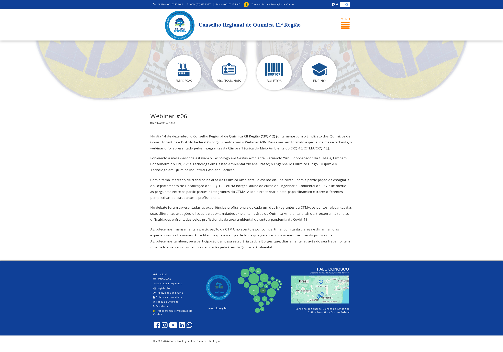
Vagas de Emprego (167, 301)
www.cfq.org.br (217, 308)
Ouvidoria (161, 306)
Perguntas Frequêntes (168, 283)
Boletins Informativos (168, 297)
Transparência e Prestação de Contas (172, 312)
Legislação (163, 288)
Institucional (164, 279)
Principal (161, 274)
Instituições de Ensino (169, 292)
